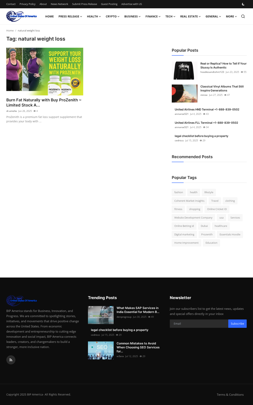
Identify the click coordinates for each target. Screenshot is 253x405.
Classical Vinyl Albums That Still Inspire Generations (222, 88)
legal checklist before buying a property (201, 136)
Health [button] (92, 16)
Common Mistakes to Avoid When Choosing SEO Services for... (138, 347)
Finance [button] (151, 16)
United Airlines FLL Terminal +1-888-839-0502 (206, 122)
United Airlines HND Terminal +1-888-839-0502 (207, 109)
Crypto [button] (111, 16)
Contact (11, 4)
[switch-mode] (244, 4)
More (230, 16)
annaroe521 (182, 114)
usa (221, 217)
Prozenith (207, 234)
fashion (178, 192)
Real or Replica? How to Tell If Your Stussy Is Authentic (223, 65)
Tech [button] (169, 16)
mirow (204, 95)
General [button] (212, 16)
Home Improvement (186, 242)
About (43, 4)
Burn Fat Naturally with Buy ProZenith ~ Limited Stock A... (43, 102)
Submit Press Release (84, 4)
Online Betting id (184, 226)
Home (49, 16)
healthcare (221, 226)
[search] (243, 16)
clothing (230, 200)
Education (211, 242)
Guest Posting (109, 4)
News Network (59, 4)
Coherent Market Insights (189, 200)
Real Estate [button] (189, 16)
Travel (214, 200)
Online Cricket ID (217, 209)
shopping (194, 209)
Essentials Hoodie (230, 234)
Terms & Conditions (230, 394)
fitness (178, 209)
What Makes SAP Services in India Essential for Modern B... (138, 310)
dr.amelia (11, 111)
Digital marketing (184, 234)
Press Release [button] (69, 16)
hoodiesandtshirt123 (212, 72)
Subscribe (237, 323)
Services (235, 217)
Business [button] (131, 16)
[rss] (10, 359)
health (193, 192)
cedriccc (179, 140)
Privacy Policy (28, 4)
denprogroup (124, 316)
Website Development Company (193, 217)
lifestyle (208, 192)
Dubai (204, 226)
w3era (120, 356)
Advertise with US (131, 4)
